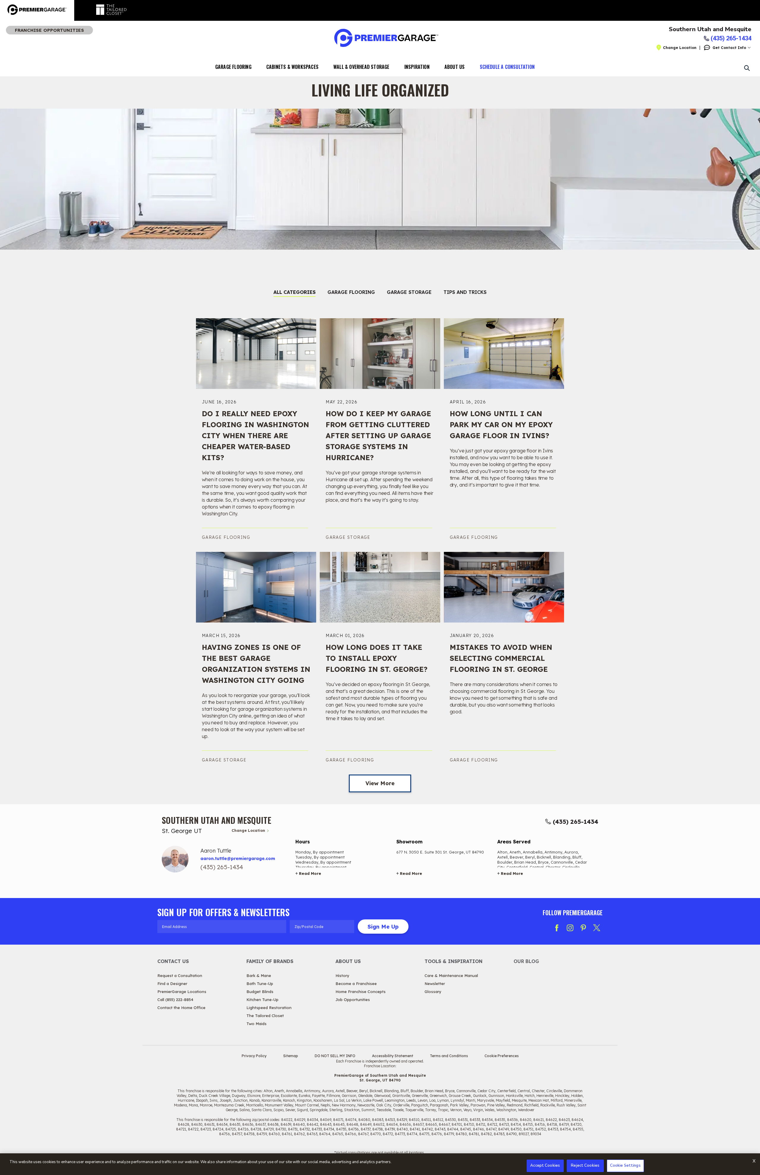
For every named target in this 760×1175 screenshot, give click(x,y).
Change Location (679, 47)
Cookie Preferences (501, 1056)
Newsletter (435, 983)
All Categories (294, 292)
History (342, 975)
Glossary (433, 991)
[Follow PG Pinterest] (583, 927)
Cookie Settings (625, 1165)
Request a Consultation (179, 975)
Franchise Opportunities (49, 30)
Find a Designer (172, 983)
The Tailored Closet (265, 1015)
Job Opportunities (352, 999)
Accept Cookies (545, 1165)
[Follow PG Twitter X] (597, 927)
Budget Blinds (259, 991)
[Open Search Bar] (747, 67)
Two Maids (256, 1023)
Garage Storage (409, 292)
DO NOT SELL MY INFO (335, 1056)
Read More (310, 873)
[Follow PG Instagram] (570, 927)
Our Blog (526, 961)
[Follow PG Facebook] (557, 927)
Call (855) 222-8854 (175, 999)
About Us (454, 66)
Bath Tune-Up (259, 983)
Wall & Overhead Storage (361, 66)
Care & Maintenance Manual (451, 975)
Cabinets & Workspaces (292, 66)
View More (380, 783)
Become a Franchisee (356, 983)
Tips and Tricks (465, 292)
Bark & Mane (258, 975)
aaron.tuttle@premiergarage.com (237, 858)
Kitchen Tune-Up (262, 999)
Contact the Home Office (181, 1007)
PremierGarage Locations (181, 991)
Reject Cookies (585, 1165)
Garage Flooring (233, 66)
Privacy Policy (254, 1056)
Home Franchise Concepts (360, 991)
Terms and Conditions (449, 1056)
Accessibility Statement (392, 1056)
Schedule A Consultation (507, 66)
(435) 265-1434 (575, 821)
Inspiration (417, 66)
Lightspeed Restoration (269, 1007)
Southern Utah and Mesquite (710, 29)
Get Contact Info (729, 47)
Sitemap (290, 1056)
